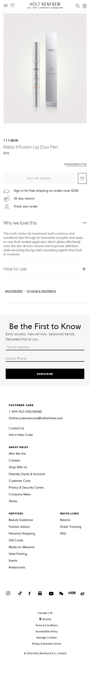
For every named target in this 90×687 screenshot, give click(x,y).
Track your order (26, 206)
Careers (14, 460)
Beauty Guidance (21, 520)
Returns (65, 520)
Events (13, 561)
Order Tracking (70, 527)
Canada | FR (45, 613)
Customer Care (19, 481)
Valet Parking (18, 554)
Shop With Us (18, 467)
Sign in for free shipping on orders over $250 (46, 191)
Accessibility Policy (47, 631)
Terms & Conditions (46, 625)
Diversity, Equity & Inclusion (27, 474)
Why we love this (20, 223)
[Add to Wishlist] (82, 178)
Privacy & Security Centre (26, 487)
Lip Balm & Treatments (41, 291)
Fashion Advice (19, 527)
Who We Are (17, 454)
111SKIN (10, 140)
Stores (13, 501)
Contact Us (16, 428)
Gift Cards (16, 540)
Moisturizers (14, 291)
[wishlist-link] (12, 6)
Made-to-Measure (22, 547)
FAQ (63, 533)
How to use (15, 269)
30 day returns (24, 198)
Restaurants (17, 567)
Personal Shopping (22, 533)
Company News (20, 494)
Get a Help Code (21, 435)
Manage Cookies (46, 637)
